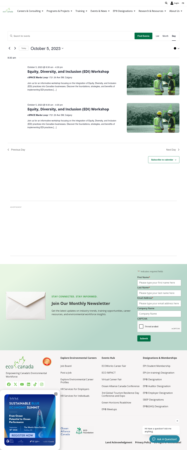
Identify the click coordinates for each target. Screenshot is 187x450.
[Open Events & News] (109, 11)
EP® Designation (152, 379)
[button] (175, 48)
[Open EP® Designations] (134, 11)
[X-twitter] (15, 384)
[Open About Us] (181, 11)
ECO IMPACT (109, 372)
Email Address (145, 297)
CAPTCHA (142, 318)
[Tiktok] (35, 384)
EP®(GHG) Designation (155, 406)
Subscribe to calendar (162, 159)
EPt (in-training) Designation (158, 372)
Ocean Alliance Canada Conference (121, 386)
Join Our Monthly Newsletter (81, 303)
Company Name (145, 308)
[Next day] (15, 48)
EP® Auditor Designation (156, 386)
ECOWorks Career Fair (114, 366)
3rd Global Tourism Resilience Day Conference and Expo (120, 394)
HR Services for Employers (74, 389)
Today (23, 48)
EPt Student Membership (156, 366)
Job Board (65, 366)
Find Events (143, 35)
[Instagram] (42, 384)
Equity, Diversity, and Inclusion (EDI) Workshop (68, 71)
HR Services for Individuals (74, 395)
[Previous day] (9, 48)
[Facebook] (9, 384)
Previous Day (18, 149)
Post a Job (66, 372)
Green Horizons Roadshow (116, 402)
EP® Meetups (109, 409)
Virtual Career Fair (112, 379)
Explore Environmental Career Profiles (77, 381)
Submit (144, 338)
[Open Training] (86, 11)
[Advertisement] (93, 230)
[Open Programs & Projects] (71, 11)
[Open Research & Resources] (165, 11)
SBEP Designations (153, 399)
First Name (143, 277)
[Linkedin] (28, 384)
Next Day (171, 149)
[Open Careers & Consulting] (42, 11)
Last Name (143, 287)
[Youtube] (22, 384)
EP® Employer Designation (158, 393)
